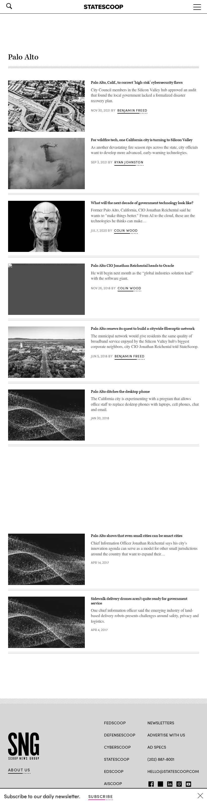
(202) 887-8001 (160, 759)
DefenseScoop (119, 734)
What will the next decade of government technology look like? (142, 203)
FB (149, 783)
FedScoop (115, 722)
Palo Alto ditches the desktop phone (120, 391)
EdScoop (113, 771)
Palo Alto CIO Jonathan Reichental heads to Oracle (132, 265)
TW (160, 783)
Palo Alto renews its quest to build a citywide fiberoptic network (143, 328)
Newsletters (160, 722)
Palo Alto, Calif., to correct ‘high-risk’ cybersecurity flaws (137, 82)
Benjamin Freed (132, 110)
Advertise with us (166, 734)
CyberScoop (117, 747)
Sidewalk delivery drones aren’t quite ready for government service (139, 601)
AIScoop (113, 783)
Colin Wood (126, 230)
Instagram (179, 783)
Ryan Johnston (128, 162)
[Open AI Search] (16, 6)
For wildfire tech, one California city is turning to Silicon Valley (141, 140)
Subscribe (100, 796)
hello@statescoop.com (173, 771)
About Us (19, 769)
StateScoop (116, 759)
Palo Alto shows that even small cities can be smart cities (136, 535)
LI (167, 783)
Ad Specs (156, 747)
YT (187, 783)
